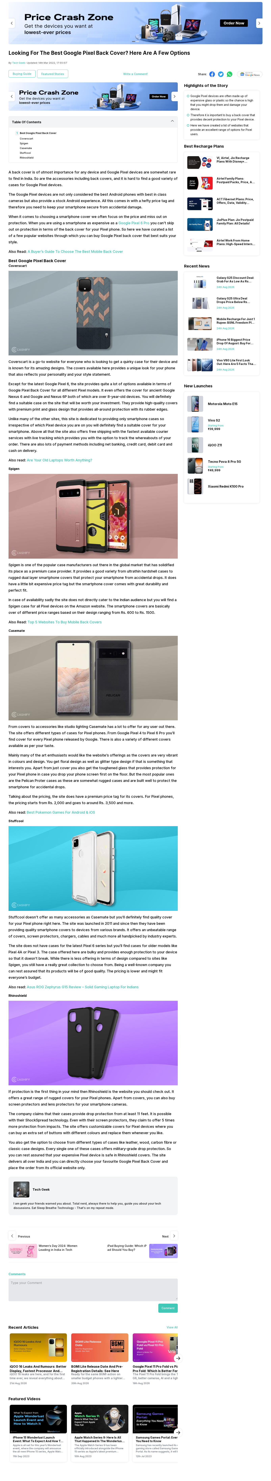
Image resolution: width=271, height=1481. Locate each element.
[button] (168, 1308)
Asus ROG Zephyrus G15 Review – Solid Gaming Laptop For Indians (83, 987)
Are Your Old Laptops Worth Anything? (59, 460)
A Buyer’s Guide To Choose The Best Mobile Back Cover (75, 251)
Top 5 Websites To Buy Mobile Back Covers (65, 622)
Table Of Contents (26, 122)
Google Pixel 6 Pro (133, 223)
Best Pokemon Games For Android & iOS (61, 812)
